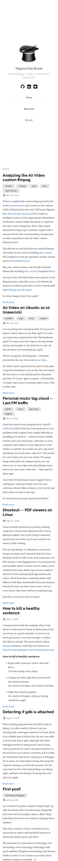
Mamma (7, 645)
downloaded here (19, 261)
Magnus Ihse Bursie (29, 68)
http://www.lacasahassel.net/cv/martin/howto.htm (28, 650)
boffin (6, 428)
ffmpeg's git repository (20, 213)
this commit (45, 252)
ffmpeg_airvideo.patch (20, 289)
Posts (29, 97)
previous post (16, 205)
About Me (29, 109)
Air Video (42, 360)
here (51, 271)
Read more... (9, 302)
